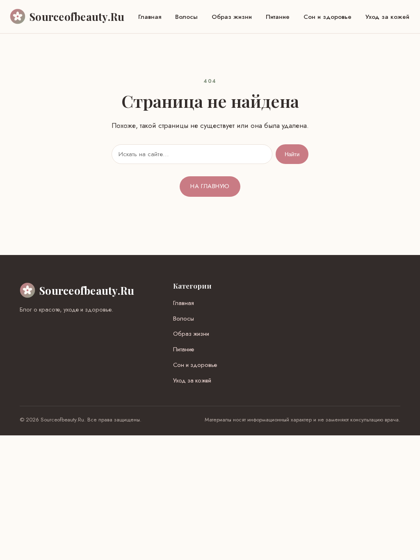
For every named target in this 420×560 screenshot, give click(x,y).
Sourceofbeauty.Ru (86, 290)
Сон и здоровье (328, 16)
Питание (278, 16)
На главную (209, 186)
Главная (149, 16)
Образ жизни (232, 16)
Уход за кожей (387, 16)
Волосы (186, 16)
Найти (292, 154)
